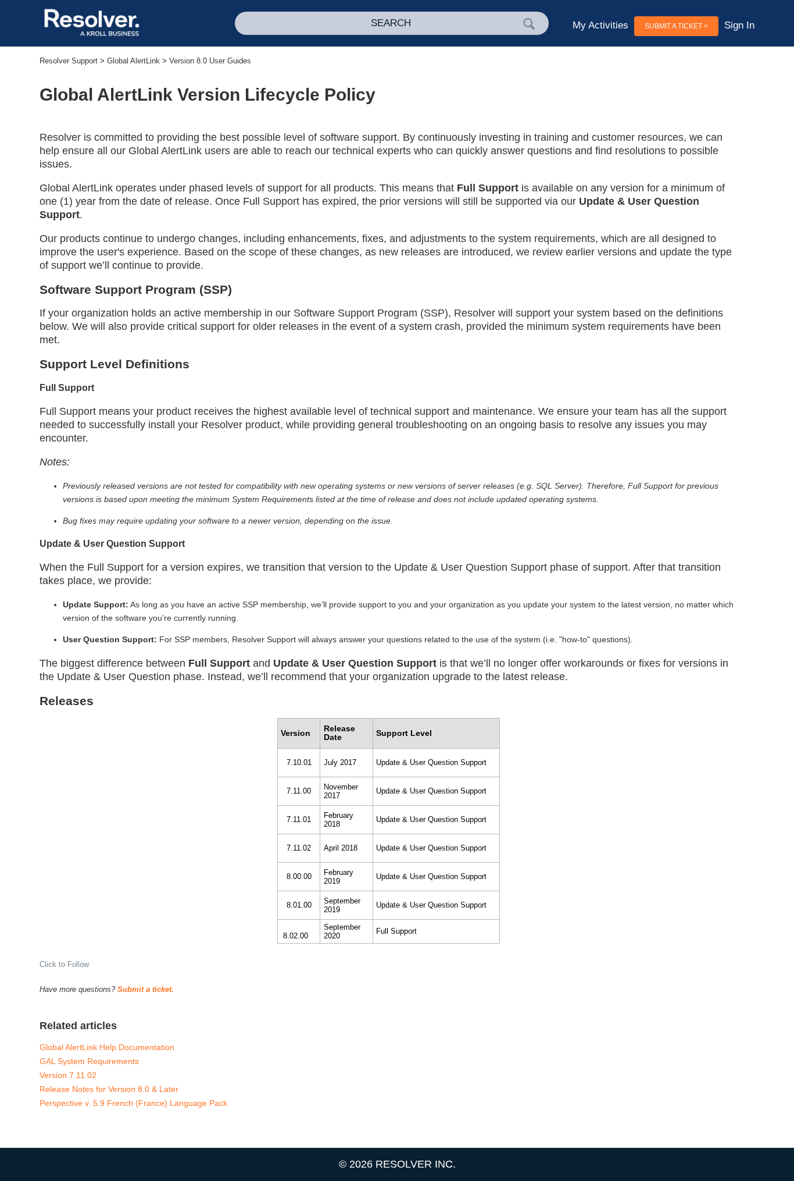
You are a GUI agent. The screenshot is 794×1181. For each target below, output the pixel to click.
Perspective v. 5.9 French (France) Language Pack (133, 1103)
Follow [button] (78, 964)
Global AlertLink (133, 60)
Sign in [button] (739, 25)
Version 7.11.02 (68, 1075)
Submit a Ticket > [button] (676, 26)
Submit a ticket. (145, 989)
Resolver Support (69, 60)
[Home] (111, 23)
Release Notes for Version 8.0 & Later (109, 1089)
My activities (600, 25)
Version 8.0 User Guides (210, 60)
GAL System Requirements (89, 1061)
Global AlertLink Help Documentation (107, 1047)
